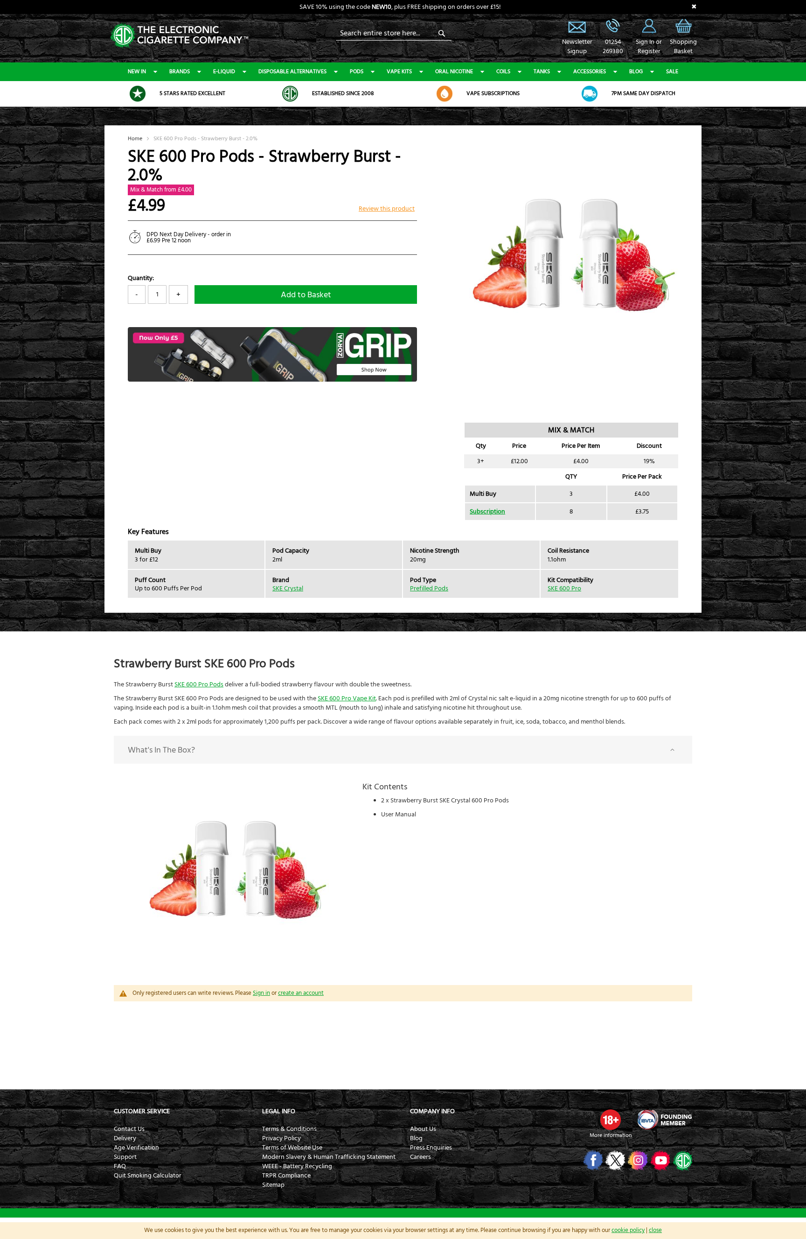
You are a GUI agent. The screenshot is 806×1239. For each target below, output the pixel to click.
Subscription (487, 511)
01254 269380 (613, 25)
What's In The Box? (161, 750)
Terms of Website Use (292, 1147)
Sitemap (273, 1185)
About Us (423, 1129)
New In (137, 71)
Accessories (589, 71)
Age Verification (136, 1147)
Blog (636, 71)
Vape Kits (399, 71)
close (655, 1230)
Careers (420, 1157)
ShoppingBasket (683, 46)
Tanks (542, 71)
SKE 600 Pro (564, 588)
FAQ (120, 1166)
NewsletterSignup (577, 46)
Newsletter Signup (577, 25)
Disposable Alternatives (292, 71)
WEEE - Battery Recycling (297, 1166)
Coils (503, 71)
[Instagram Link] (636, 1160)
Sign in (261, 993)
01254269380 (613, 46)
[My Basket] (683, 32)
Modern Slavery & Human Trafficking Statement (329, 1157)
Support (125, 1157)
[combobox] (394, 33)
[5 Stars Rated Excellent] (138, 94)
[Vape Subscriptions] (444, 94)
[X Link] (614, 1160)
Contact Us (129, 1129)
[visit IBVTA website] (664, 1119)
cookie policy (628, 1230)
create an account (301, 993)
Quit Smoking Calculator (147, 1175)
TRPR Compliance (286, 1175)
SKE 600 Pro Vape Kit (347, 698)
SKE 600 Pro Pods (198, 684)
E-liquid (224, 71)
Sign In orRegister (649, 25)
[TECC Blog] (681, 1160)
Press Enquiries (431, 1147)
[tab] (403, 750)
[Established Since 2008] (290, 94)
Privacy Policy (281, 1138)
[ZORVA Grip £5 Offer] (272, 379)
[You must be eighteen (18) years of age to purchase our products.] (610, 1119)
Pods (356, 71)
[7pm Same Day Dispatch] (590, 94)
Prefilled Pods (429, 588)
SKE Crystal (287, 588)
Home (135, 139)
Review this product (387, 208)
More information (611, 1135)
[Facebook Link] (592, 1160)
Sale (672, 71)
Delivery (125, 1138)
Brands (179, 71)
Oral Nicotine (454, 71)
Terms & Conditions (289, 1129)
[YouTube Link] (659, 1160)
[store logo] (179, 35)
